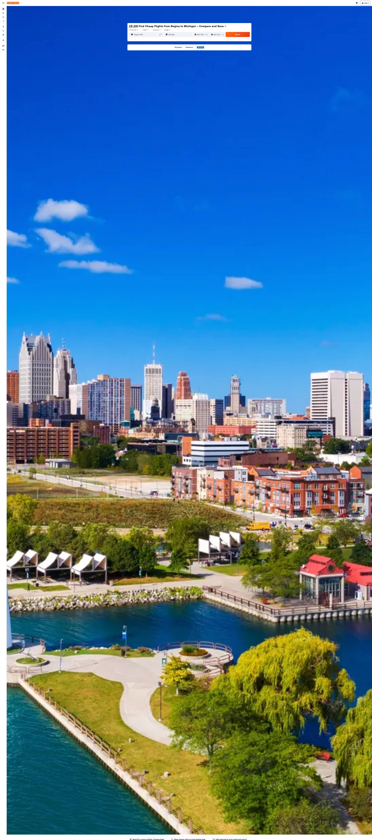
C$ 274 (133, 26)
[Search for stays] (3, 13)
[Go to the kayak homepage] (13, 3)
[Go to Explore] (3, 27)
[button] (3, 3)
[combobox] (134, 30)
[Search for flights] (3, 9)
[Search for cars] (3, 17)
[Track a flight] (3, 31)
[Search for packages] (3, 21)
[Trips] (3, 40)
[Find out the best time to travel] (3, 35)
